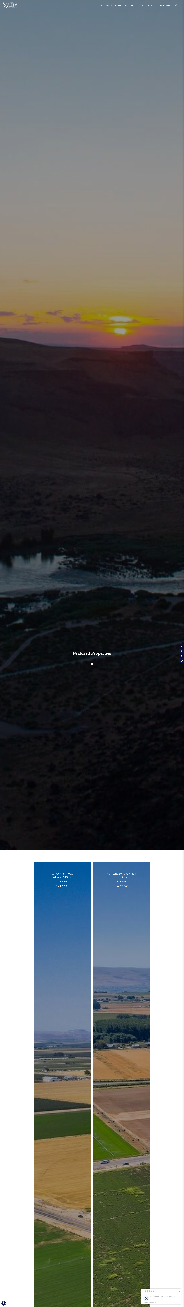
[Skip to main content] (92, 663)
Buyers (109, 5)
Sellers (118, 5)
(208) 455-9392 (164, 5)
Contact (150, 5)
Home (100, 5)
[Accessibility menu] (3, 1303)
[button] (143, 1291)
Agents (140, 5)
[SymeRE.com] (10, 5)
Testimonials (129, 5)
